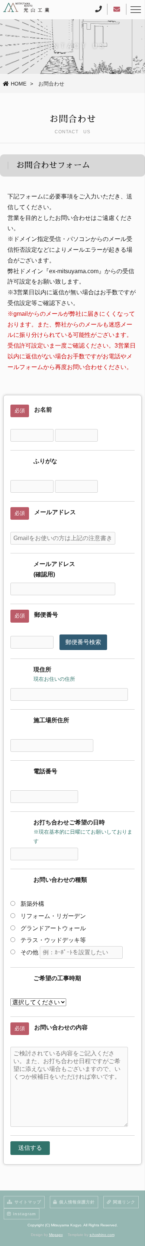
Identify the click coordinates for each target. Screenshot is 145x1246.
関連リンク (124, 1202)
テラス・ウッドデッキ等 (55, 940)
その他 (29, 952)
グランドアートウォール (52, 928)
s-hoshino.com (102, 1235)
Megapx (56, 1235)
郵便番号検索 (83, 642)
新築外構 (31, 904)
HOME (18, 84)
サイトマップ (27, 1202)
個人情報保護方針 (77, 1202)
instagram (24, 1214)
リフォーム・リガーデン (52, 916)
